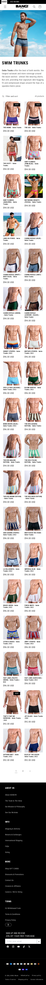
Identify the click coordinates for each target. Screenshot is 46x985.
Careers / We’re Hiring (13, 892)
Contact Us (9, 880)
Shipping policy (23, 979)
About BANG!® (11, 795)
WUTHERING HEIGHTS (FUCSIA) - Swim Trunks (33, 201)
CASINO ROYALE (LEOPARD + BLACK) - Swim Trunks (32, 315)
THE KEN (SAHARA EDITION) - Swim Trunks (33, 425)
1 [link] (16, 771)
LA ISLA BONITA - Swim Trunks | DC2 (11, 570)
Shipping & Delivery (12, 829)
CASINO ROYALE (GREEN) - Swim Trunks (12, 314)
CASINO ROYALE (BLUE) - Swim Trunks (33, 239)
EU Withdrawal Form (13, 908)
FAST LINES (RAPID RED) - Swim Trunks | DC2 (34, 679)
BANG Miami (14, 975)
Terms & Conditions (12, 914)
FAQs (7, 846)
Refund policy (25, 975)
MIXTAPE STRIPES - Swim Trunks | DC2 (33, 352)
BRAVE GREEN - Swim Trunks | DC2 (10, 606)
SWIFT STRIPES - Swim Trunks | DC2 (32, 643)
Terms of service (10, 979)
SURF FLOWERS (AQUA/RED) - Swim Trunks (10, 202)
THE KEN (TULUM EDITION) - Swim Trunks (33, 461)
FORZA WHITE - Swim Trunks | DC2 (32, 606)
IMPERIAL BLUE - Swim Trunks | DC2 (33, 570)
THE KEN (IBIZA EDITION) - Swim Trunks (33, 498)
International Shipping (13, 840)
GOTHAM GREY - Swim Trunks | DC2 (11, 755)
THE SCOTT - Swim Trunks (9, 164)
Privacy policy (36, 975)
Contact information (37, 979)
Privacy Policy (10, 920)
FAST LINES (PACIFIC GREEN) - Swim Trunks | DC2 (11, 680)
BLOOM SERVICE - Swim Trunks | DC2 (33, 389)
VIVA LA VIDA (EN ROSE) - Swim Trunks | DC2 (12, 389)
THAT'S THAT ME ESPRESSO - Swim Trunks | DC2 (12, 718)
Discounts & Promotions (14, 874)
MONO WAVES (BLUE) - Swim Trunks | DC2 (11, 425)
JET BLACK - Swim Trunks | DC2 (34, 717)
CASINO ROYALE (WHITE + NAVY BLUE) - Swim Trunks (12, 277)
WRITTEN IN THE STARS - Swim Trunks (33, 534)
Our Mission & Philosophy (15, 807)
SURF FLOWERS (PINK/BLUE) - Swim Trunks (31, 164)
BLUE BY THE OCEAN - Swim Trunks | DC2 (32, 755)
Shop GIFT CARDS (12, 869)
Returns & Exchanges (13, 835)
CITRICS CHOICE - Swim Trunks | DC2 (11, 643)
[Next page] (30, 771)
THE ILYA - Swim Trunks (33, 127)
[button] (5, 7)
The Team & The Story (13, 801)
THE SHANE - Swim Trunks (12, 127)
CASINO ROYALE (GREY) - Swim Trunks (33, 276)
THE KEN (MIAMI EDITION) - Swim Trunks (12, 498)
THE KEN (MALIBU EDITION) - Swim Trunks (11, 461)
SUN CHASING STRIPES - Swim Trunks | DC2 (11, 534)
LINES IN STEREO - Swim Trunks (11, 239)
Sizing (7, 852)
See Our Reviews (11, 812)
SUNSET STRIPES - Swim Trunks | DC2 (11, 352)
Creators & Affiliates (13, 886)
